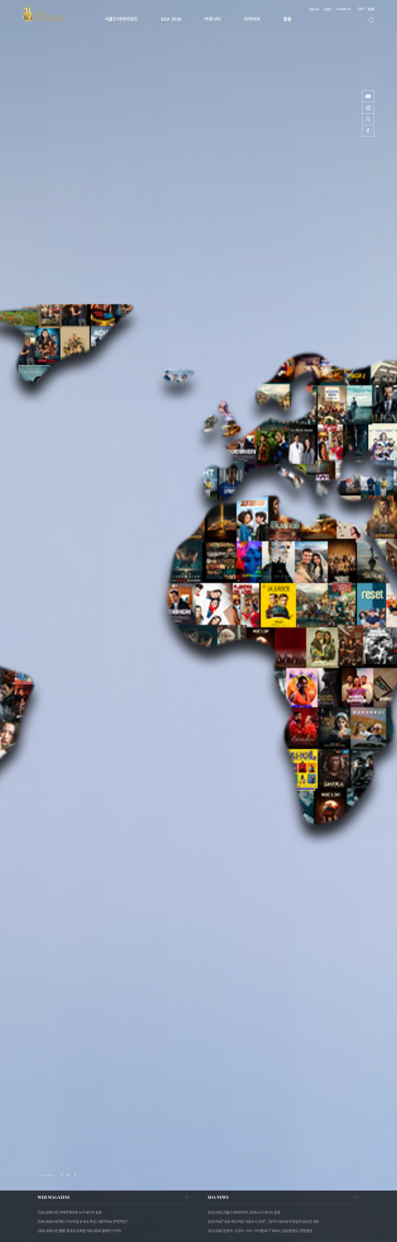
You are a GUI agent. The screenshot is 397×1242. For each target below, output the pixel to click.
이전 (62, 1175)
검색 (371, 20)
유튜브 (368, 96)
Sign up (314, 8)
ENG (360, 8)
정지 (68, 1175)
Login (327, 8)
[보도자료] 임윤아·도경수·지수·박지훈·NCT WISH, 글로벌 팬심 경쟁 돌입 (260, 1230)
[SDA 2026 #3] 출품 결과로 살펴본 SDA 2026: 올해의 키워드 (80, 1230)
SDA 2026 (171, 18)
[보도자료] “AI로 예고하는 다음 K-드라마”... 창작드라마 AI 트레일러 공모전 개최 (263, 1221)
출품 (287, 18)
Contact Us (343, 8)
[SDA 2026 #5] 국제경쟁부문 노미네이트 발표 (70, 1212)
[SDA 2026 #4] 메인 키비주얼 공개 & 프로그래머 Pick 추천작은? (83, 1221)
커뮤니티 (212, 18)
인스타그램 (368, 107)
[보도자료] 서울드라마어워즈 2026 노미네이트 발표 (244, 1212)
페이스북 (368, 130)
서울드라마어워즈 (121, 18)
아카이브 (252, 18)
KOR (371, 8)
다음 (75, 1175)
